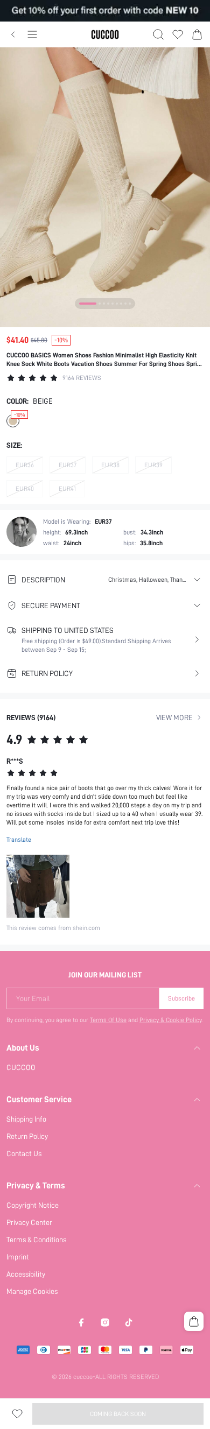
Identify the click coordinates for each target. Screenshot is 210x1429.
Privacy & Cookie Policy (170, 1020)
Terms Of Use (108, 1020)
